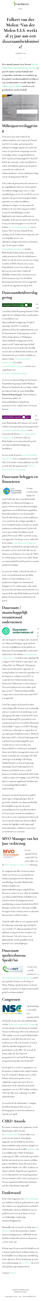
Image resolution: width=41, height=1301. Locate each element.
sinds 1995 (31, 1149)
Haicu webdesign (31, 1199)
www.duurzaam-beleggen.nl (24, 543)
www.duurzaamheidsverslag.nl (14, 373)
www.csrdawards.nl (11, 1134)
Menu (20, 8)
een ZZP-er (26, 1263)
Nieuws (13, 1273)
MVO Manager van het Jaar (16, 865)
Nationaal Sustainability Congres (22, 1024)
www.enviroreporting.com (19, 227)
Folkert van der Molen (11, 86)
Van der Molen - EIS (20, 3)
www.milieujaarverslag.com (13, 249)
